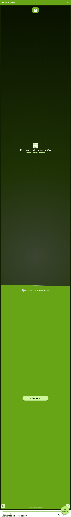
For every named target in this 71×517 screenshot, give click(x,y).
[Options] (67, 515)
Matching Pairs (7, 514)
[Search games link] (63, 2)
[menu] (68, 2)
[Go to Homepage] (8, 2)
